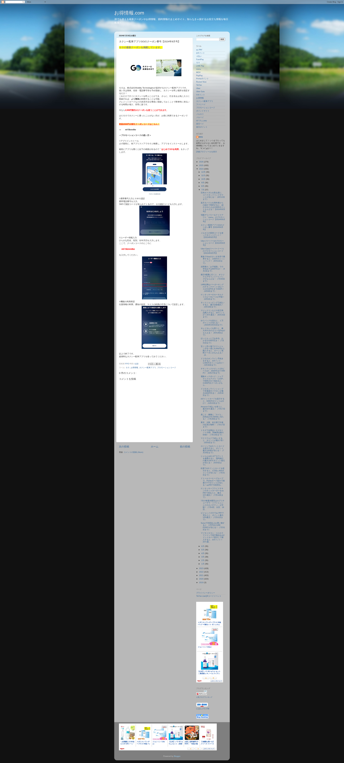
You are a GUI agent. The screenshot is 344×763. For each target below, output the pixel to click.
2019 (201, 583)
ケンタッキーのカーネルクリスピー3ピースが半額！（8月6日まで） (213, 297)
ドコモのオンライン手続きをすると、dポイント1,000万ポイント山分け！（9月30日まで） (213, 362)
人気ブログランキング (204, 697)
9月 (203, 183)
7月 (203, 190)
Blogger (177, 756)
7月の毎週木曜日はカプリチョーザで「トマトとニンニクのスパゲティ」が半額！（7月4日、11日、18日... (212, 505)
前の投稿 (185, 446)
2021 (201, 575)
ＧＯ (128, 368)
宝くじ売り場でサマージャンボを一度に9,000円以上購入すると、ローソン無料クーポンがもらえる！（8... (213, 350)
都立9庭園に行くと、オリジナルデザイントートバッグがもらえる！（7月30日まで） (213, 278)
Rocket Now (201, 82)
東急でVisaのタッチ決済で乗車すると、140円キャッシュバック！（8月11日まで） (213, 260)
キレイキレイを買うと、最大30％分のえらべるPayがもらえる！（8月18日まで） (213, 331)
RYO (201, 137)
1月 (203, 564)
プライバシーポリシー (205, 593)
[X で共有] (154, 364)
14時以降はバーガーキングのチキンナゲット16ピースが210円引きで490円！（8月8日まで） (212, 288)
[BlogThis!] (151, 364)
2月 (203, 560)
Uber (198, 88)
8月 (203, 186)
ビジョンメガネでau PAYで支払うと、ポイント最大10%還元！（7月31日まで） (212, 516)
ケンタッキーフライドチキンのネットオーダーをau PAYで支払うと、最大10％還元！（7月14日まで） (212, 492)
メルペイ (200, 117)
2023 (201, 568)
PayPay (199, 76)
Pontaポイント (202, 79)
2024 (201, 169)
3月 (203, 557)
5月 (203, 550)
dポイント (200, 53)
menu (198, 69)
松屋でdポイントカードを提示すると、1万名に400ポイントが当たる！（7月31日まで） (213, 471)
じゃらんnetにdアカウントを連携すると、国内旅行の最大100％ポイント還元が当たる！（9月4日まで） (213, 460)
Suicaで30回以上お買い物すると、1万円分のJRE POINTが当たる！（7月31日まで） (213, 526)
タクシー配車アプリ (147, 368)
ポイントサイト (202, 111)
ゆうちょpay (201, 121)
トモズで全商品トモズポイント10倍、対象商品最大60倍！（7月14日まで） (212, 432)
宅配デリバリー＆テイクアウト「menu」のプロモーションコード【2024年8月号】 (213, 218)
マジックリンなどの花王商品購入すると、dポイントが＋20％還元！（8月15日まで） (213, 313)
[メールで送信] (149, 364)
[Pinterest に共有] (159, 364)
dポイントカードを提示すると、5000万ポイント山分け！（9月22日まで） (212, 401)
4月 (203, 553)
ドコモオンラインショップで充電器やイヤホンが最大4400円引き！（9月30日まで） (212, 392)
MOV (198, 72)
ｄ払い (199, 56)
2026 (201, 162)
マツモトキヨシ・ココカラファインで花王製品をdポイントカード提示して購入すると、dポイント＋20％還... (213, 537)
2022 (201, 572)
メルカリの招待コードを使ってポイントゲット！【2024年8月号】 (212, 235)
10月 (203, 179)
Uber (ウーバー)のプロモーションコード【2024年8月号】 (213, 243)
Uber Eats (200, 92)
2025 (201, 165)
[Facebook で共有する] (157, 364)
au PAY (199, 50)
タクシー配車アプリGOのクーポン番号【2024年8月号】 (212, 227)
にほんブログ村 (202, 709)
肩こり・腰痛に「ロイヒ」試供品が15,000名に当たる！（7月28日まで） (212, 417)
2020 (201, 579)
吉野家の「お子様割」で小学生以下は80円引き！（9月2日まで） (213, 269)
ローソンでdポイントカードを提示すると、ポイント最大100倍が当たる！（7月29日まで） (212, 449)
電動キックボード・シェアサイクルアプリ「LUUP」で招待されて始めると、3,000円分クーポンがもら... (213, 380)
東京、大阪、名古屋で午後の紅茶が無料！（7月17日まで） (213, 424)
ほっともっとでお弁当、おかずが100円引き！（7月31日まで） (212, 340)
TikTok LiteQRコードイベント (208, 596)
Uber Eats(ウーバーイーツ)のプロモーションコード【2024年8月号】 (212, 251)
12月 (203, 172)
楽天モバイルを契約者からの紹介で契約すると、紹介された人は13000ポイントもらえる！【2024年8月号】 (213, 207)
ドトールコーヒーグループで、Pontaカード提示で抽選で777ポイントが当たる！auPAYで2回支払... (213, 481)
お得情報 (134, 368)
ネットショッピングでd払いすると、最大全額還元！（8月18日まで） (212, 305)
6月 (203, 546)
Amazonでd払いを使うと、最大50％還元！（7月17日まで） (213, 409)
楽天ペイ (200, 124)
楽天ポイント (201, 127)
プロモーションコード (166, 368)
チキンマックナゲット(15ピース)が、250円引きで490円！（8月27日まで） (213, 371)
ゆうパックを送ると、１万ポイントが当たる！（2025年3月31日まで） (212, 323)
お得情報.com (129, 13)
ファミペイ (201, 104)
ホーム (154, 446)
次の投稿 (124, 446)
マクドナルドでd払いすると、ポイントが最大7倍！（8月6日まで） (213, 440)
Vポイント (200, 95)
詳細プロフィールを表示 (206, 152)
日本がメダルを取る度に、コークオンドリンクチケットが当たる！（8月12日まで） (213, 196)
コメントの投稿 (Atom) (133, 452)
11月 (203, 175)
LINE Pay (200, 66)
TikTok (199, 85)
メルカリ (200, 114)
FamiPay (200, 59)
